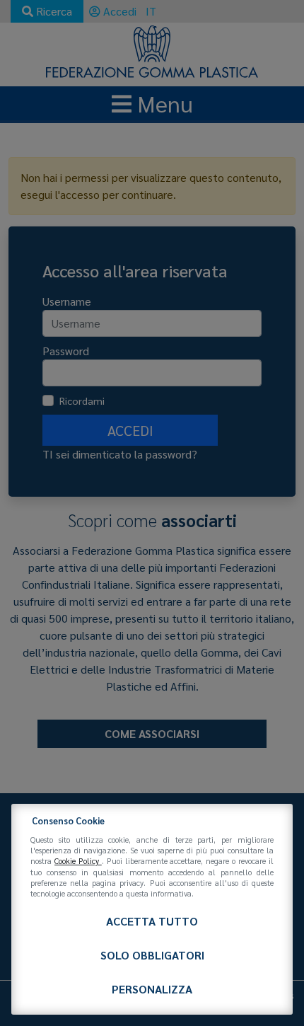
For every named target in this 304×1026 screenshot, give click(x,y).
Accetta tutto (152, 920)
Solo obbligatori (152, 954)
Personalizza (152, 988)
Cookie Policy (78, 860)
